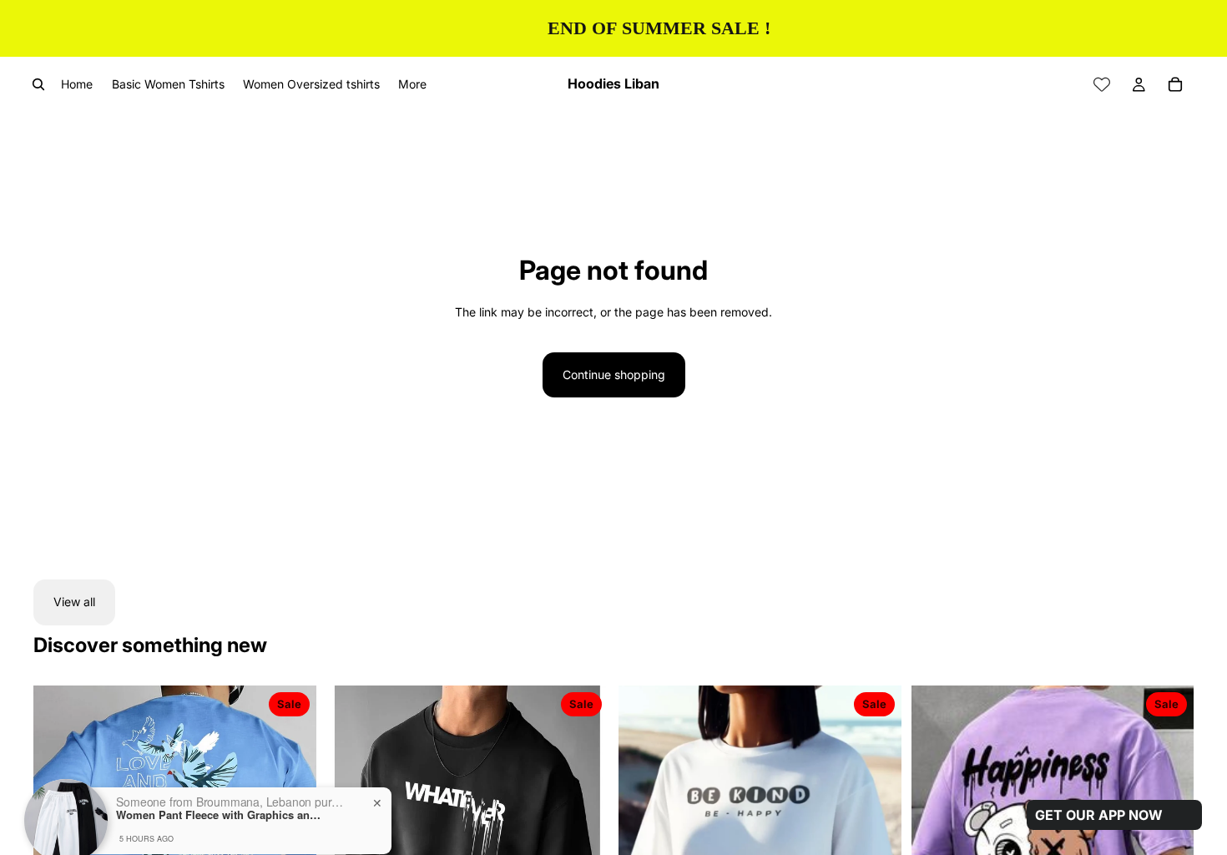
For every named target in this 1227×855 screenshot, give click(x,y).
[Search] (38, 84)
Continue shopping (614, 374)
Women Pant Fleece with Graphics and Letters (220, 766)
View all (74, 601)
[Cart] (1175, 84)
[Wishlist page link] (1101, 84)
